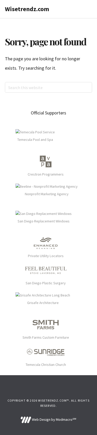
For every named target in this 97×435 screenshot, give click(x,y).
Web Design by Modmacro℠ (53, 419)
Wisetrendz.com (27, 9)
